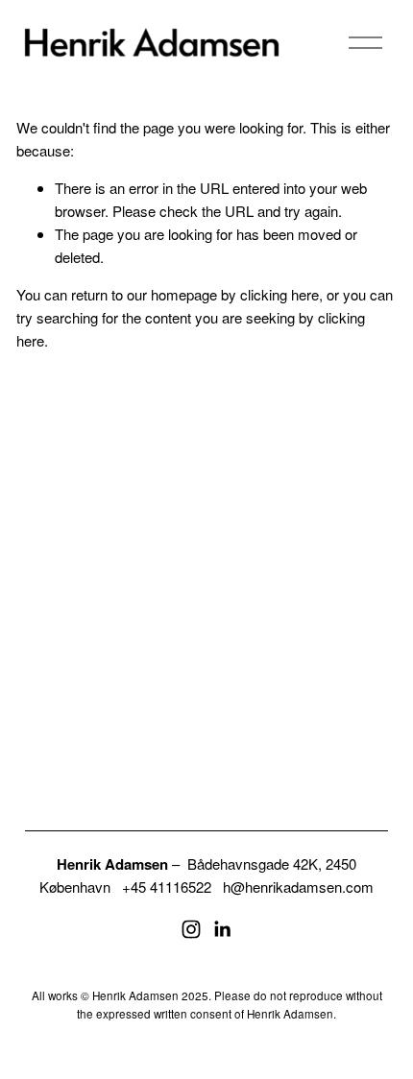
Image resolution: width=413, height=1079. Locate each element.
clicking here (279, 294)
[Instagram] (191, 929)
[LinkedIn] (221, 929)
